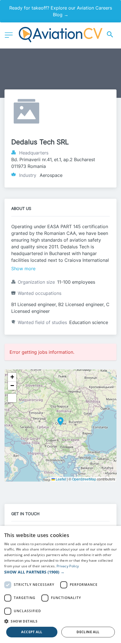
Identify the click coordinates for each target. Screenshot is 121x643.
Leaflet (60, 479)
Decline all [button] (88, 632)
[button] (60, 421)
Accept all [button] (31, 632)
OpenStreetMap (84, 479)
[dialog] (60, 584)
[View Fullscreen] (12, 398)
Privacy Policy (68, 566)
